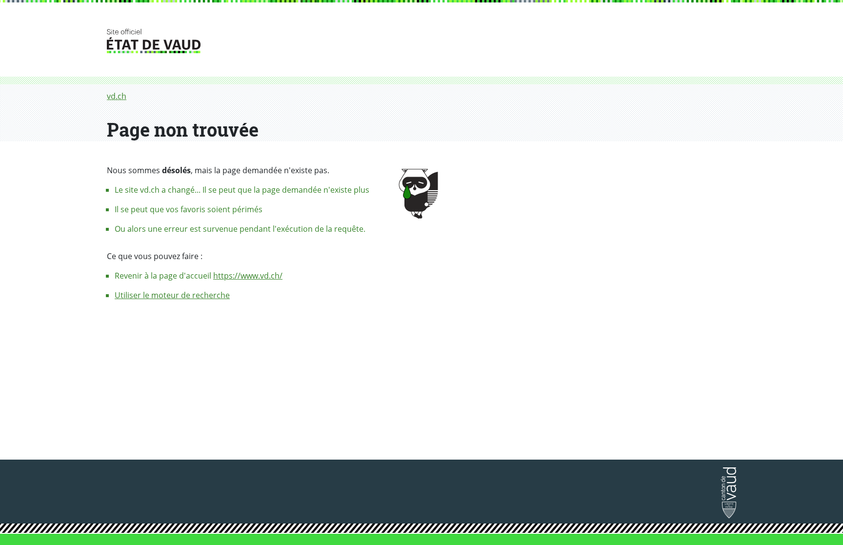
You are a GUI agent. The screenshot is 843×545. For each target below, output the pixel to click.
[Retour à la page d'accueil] (728, 495)
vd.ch (116, 96)
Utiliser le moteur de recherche (172, 295)
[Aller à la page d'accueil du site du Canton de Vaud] (421, 41)
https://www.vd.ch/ (247, 275)
